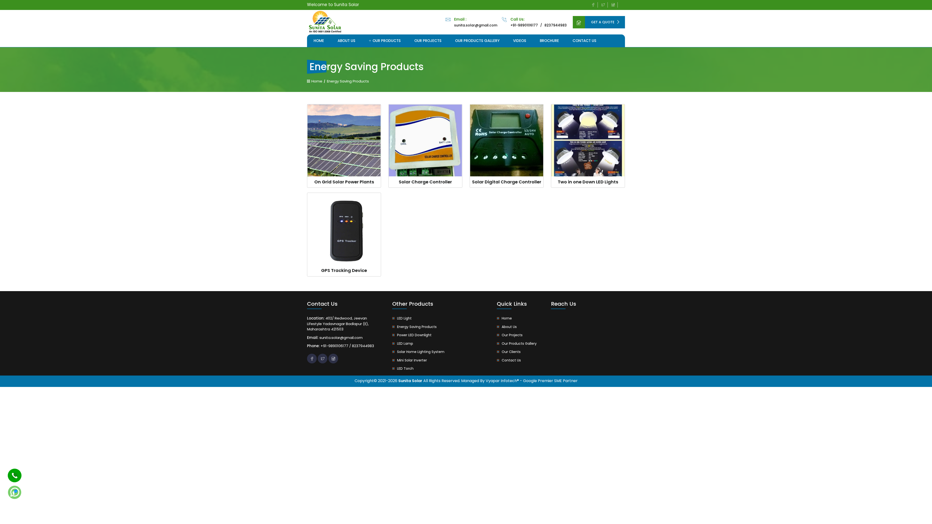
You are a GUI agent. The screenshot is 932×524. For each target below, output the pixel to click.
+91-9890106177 (524, 25)
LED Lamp (405, 343)
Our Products (386, 40)
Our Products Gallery (477, 40)
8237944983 (555, 25)
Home (319, 40)
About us (346, 40)
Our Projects (427, 40)
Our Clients (511, 351)
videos (519, 40)
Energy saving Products (417, 326)
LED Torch (405, 368)
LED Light (404, 318)
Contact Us (584, 40)
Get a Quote (603, 22)
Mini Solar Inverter (412, 360)
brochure (549, 40)
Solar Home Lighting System (420, 351)
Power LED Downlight (414, 335)
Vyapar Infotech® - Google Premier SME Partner (532, 381)
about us (509, 326)
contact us (511, 360)
